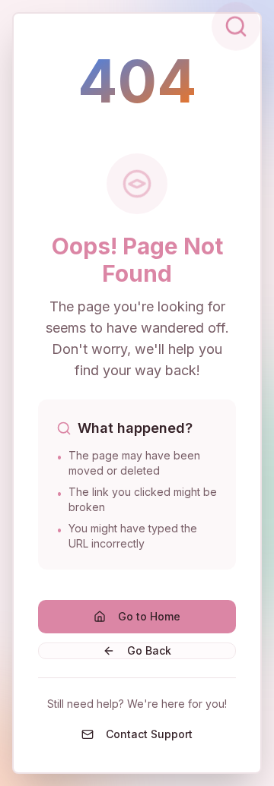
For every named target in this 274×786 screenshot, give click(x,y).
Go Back (149, 650)
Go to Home (149, 616)
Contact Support (149, 734)
